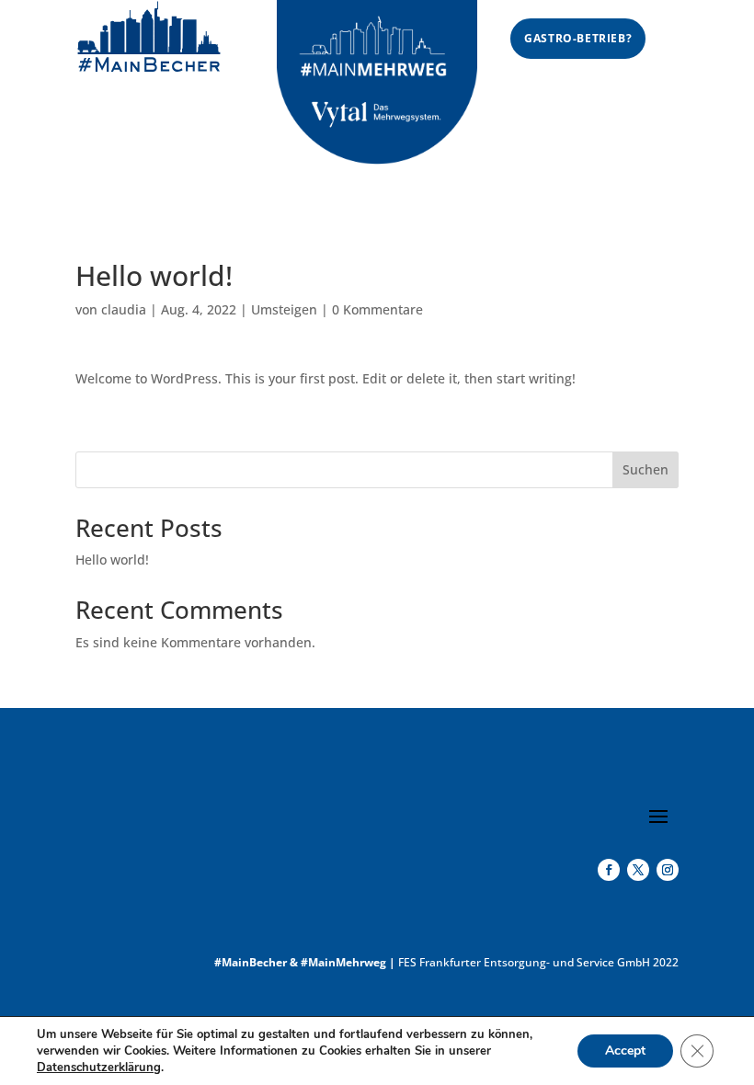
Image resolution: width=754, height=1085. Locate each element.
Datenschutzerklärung (99, 1067)
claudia (123, 309)
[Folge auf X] (638, 870)
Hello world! (112, 559)
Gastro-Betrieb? (578, 38)
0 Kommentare (377, 309)
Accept (625, 1050)
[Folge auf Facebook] (609, 870)
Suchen (645, 469)
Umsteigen (284, 309)
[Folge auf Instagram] (668, 870)
